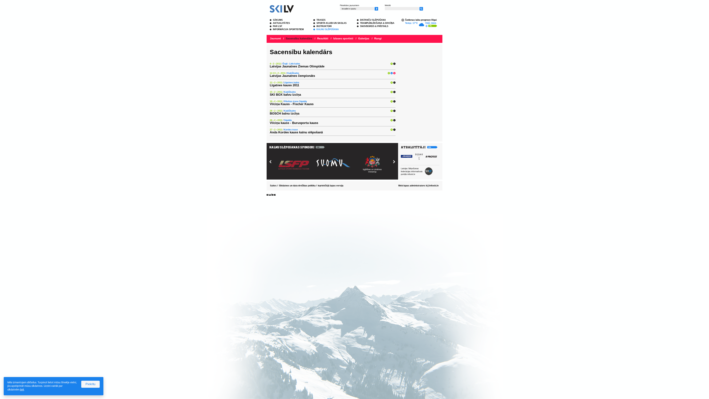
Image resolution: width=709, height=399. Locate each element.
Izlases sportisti (343, 38)
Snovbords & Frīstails (374, 26)
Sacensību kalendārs (299, 38)
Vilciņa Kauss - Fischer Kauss (292, 104)
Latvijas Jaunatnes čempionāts (292, 76)
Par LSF (277, 26)
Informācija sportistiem (288, 29)
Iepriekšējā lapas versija (330, 185)
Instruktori (324, 26)
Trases (321, 20)
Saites (273, 185)
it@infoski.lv (432, 185)
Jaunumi (275, 38)
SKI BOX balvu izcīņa (285, 94)
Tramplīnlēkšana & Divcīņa (377, 23)
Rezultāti (322, 38)
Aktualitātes (281, 23)
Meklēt (388, 5)
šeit (22, 389)
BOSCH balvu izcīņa (284, 113)
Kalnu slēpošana (327, 29)
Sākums (278, 20)
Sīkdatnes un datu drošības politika (297, 185)
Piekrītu (90, 384)
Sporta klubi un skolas (331, 23)
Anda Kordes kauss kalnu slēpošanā (296, 132)
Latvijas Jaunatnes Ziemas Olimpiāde (297, 66)
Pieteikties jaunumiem (349, 5)
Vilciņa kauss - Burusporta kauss (294, 123)
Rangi (378, 38)
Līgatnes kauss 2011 (284, 85)
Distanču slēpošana (373, 20)
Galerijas (363, 38)
